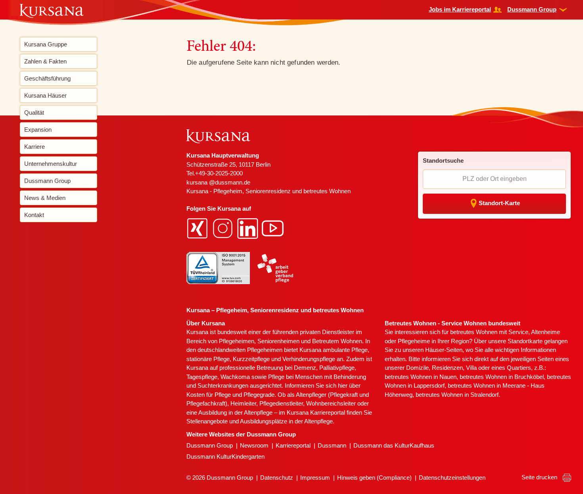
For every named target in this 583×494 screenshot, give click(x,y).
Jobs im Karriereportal (460, 9)
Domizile (417, 367)
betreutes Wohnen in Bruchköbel (502, 376)
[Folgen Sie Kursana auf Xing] (198, 227)
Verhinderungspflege (308, 359)
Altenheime (545, 332)
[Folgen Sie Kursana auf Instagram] (224, 227)
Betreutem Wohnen (337, 341)
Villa (471, 367)
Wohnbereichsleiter (331, 403)
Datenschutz (276, 477)
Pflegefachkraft (205, 403)
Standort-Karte (499, 203)
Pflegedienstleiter (281, 403)
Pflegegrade (259, 394)
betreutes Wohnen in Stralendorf (457, 394)
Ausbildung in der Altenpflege (235, 412)
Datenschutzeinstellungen (452, 477)
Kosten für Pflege (208, 394)
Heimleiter (243, 403)
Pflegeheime (414, 341)
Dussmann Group (531, 9)
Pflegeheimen (236, 341)
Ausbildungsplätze (263, 421)
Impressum (315, 477)
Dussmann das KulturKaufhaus (393, 445)
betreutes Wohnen (473, 332)
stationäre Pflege (208, 359)
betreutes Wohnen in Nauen (420, 376)
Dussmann (332, 445)
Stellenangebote (207, 421)
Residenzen (447, 367)
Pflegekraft (344, 394)
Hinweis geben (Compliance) (374, 477)
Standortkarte (525, 341)
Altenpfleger (311, 394)
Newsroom (254, 445)
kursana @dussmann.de (218, 182)
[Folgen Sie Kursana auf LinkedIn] (248, 227)
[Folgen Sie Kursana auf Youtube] (274, 227)
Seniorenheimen (278, 341)
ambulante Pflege (345, 349)
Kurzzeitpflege (251, 359)
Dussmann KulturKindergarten (225, 456)
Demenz (305, 367)
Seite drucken (540, 477)
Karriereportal (293, 445)
